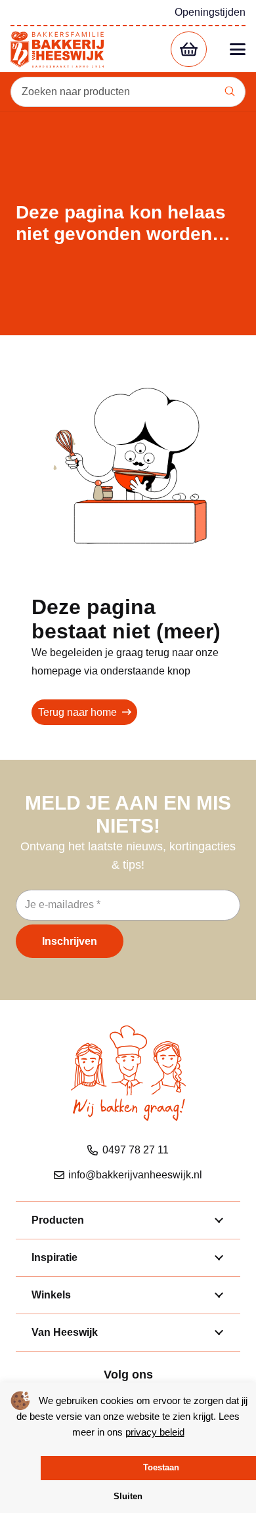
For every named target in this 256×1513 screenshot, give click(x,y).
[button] (237, 49)
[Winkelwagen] (188, 49)
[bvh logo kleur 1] (57, 49)
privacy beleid (154, 1432)
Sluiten (128, 1496)
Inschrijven (69, 941)
